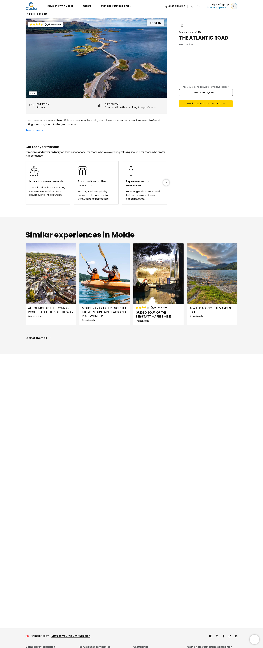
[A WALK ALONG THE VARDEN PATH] (212, 284)
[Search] (191, 6)
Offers (87, 6)
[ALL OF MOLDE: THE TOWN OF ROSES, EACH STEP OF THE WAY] (51, 284)
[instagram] (210, 636)
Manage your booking (115, 6)
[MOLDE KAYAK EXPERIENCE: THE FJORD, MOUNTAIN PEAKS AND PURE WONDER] (104, 284)
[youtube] (236, 636)
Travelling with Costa (59, 6)
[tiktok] (230, 636)
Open (157, 22)
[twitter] (217, 636)
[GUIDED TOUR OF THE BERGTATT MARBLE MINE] (158, 284)
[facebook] (223, 636)
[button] (198, 6)
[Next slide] (166, 183)
